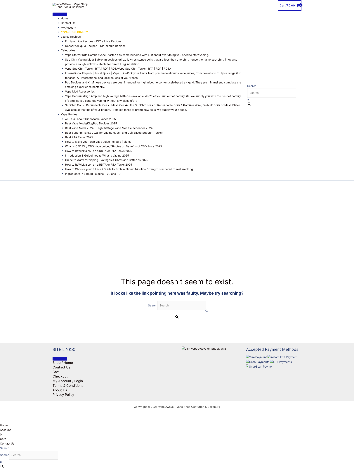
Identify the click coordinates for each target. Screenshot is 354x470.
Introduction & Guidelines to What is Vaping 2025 (97, 155)
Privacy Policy (63, 395)
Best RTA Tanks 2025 (79, 137)
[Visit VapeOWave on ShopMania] (204, 348)
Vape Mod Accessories (80, 91)
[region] (177, 217)
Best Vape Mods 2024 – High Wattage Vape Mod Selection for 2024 (109, 128)
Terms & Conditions (68, 385)
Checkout (60, 376)
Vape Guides (69, 114)
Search (251, 86)
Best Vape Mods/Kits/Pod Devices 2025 (91, 123)
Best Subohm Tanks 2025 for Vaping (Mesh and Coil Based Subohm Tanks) (114, 132)
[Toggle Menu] (60, 14)
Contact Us (68, 23)
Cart (56, 372)
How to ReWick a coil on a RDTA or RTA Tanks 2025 (98, 151)
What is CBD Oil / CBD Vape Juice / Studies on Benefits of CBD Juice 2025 (113, 146)
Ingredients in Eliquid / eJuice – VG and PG (93, 174)
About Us (60, 390)
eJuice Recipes (71, 36)
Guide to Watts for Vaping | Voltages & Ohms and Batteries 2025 (106, 160)
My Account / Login (68, 381)
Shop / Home (63, 363)
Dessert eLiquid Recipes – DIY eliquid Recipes (95, 46)
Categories (68, 50)
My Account (68, 27)
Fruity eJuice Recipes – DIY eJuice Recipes (93, 41)
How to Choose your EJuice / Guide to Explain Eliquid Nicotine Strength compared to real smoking (129, 169)
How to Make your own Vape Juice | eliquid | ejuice (98, 141)
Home (65, 18)
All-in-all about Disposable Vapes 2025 (90, 119)
